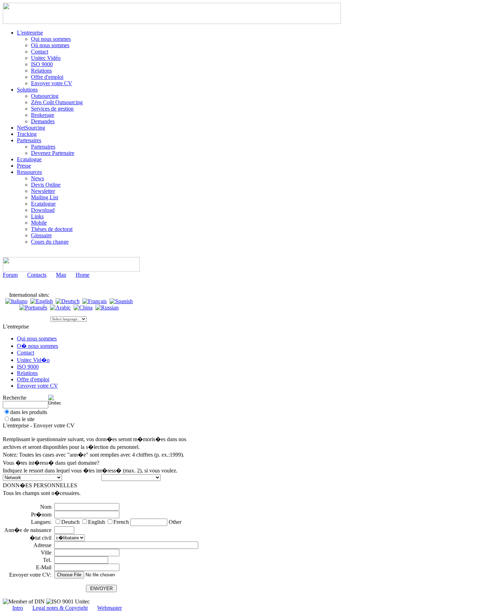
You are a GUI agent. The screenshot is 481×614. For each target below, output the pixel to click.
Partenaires (29, 140)
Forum (10, 275)
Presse (24, 166)
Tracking (27, 134)
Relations (41, 71)
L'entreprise (30, 33)
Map (61, 275)
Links (37, 216)
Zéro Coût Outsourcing (57, 102)
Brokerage (42, 115)
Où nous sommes (50, 45)
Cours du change (50, 242)
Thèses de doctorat (52, 229)
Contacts (36, 275)
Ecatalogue (29, 159)
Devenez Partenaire (52, 153)
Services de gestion (52, 109)
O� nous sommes (37, 346)
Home (82, 275)
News (37, 178)
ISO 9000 (42, 64)
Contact (39, 52)
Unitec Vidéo (46, 58)
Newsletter (43, 191)
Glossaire (41, 235)
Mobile (39, 223)
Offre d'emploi (47, 77)
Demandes (43, 121)
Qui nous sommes (51, 39)
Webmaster (109, 608)
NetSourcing (31, 128)
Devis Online (46, 185)
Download (43, 210)
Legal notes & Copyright (60, 608)
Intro (17, 608)
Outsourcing (44, 96)
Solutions (27, 90)
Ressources (29, 172)
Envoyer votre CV (51, 83)
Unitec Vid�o (33, 360)
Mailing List (44, 197)
